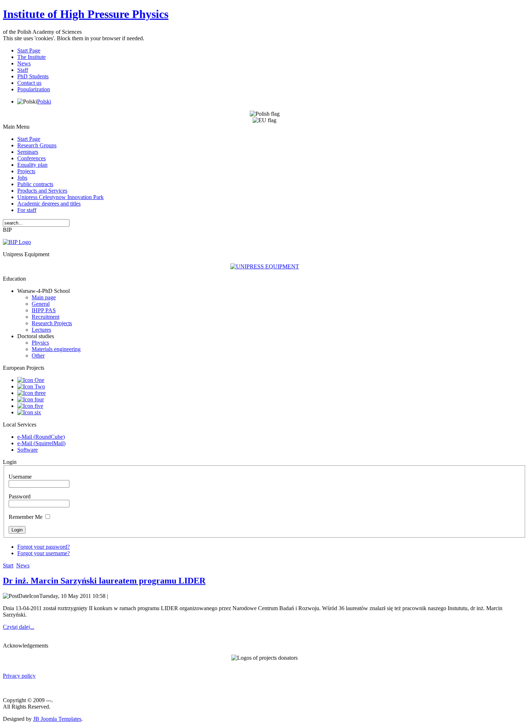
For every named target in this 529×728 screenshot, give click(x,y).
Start (8, 565)
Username (20, 477)
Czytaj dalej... (18, 627)
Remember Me (25, 517)
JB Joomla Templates (57, 719)
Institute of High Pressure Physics (85, 14)
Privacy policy (19, 676)
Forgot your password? (43, 547)
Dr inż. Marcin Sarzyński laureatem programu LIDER (104, 580)
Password (20, 496)
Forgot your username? (43, 553)
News (23, 565)
